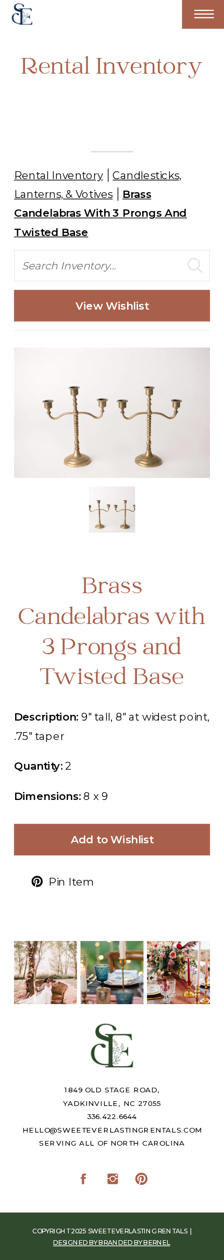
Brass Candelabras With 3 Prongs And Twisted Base (100, 213)
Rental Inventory (58, 175)
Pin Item (71, 881)
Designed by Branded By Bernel (111, 1242)
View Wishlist (112, 305)
